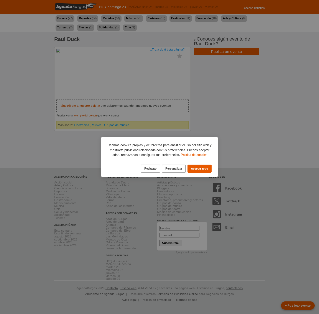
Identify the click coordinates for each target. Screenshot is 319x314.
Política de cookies (194, 155)
